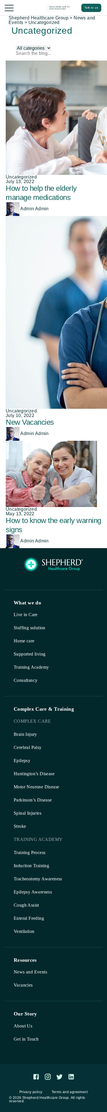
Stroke (20, 826)
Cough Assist (26, 905)
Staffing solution (29, 627)
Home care (24, 640)
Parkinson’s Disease (33, 800)
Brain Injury (25, 734)
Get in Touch (26, 1039)
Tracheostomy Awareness (38, 878)
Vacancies (23, 985)
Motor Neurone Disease (36, 786)
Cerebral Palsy (28, 747)
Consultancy (25, 680)
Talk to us (91, 7)
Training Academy (31, 667)
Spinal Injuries (27, 813)
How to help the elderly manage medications (41, 193)
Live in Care (26, 614)
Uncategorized (21, 177)
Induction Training (31, 865)
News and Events (30, 971)
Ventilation (24, 931)
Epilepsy (22, 760)
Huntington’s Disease (34, 773)
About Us (23, 1025)
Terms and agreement (70, 1092)
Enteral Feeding (29, 918)
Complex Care (32, 721)
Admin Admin (34, 208)
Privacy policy (31, 1092)
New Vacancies (30, 422)
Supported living (29, 654)
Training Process (29, 852)
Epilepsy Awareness (33, 891)
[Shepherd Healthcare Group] (31, 7)
